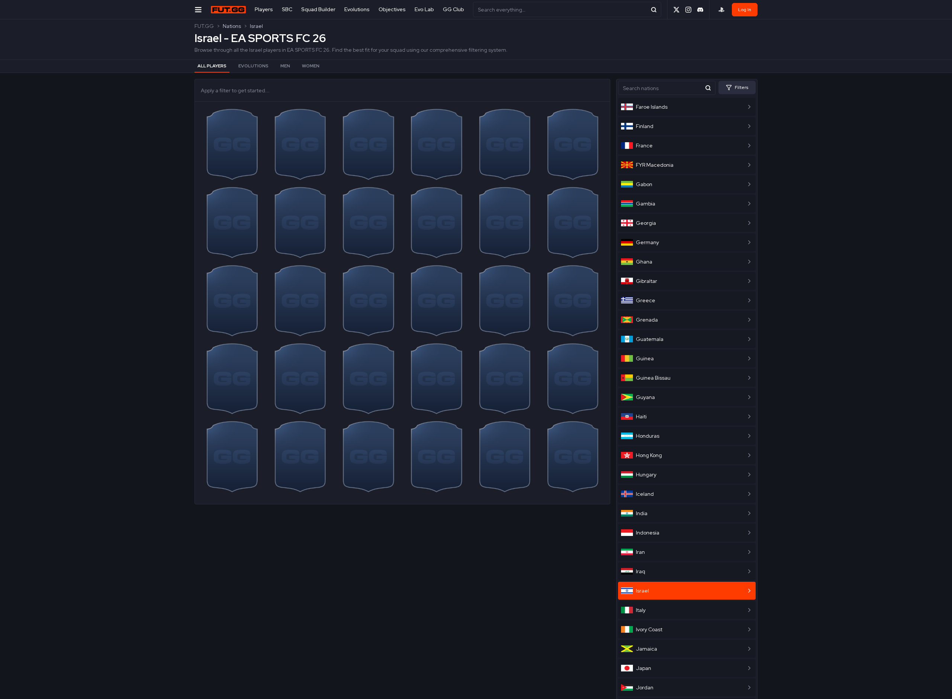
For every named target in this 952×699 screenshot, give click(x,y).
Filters (741, 87)
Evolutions (357, 9)
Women (310, 66)
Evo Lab (424, 9)
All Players (211, 66)
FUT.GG (204, 26)
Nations (232, 26)
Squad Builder (318, 9)
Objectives (392, 9)
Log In (744, 10)
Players (264, 9)
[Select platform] (721, 10)
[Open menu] (198, 9)
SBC (287, 9)
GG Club (453, 9)
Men (285, 66)
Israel (256, 26)
